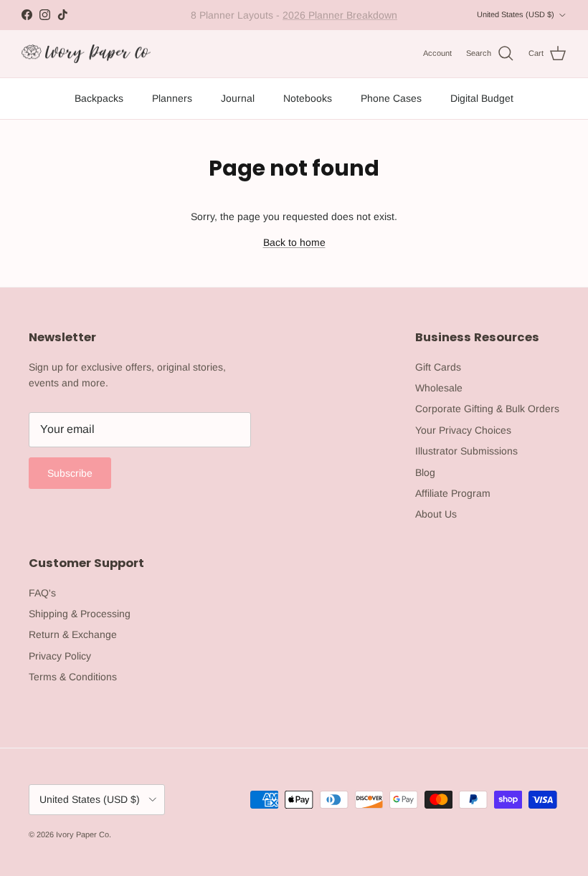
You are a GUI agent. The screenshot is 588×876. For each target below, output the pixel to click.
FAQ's (42, 593)
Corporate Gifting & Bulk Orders (487, 408)
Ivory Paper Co (82, 834)
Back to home (294, 242)
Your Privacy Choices (463, 430)
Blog (425, 472)
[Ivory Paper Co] (86, 54)
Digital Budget (481, 98)
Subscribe (70, 473)
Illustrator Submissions (466, 451)
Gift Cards (438, 367)
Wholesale (439, 388)
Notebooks (307, 98)
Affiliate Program (452, 493)
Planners (172, 98)
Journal (238, 98)
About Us (436, 514)
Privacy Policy (60, 656)
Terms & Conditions (73, 676)
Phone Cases (391, 98)
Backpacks (99, 98)
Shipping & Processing (80, 613)
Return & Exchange (73, 634)
